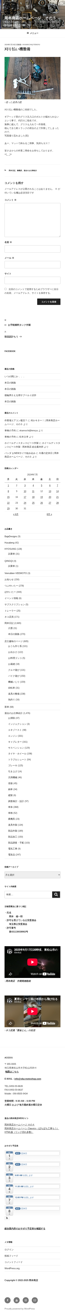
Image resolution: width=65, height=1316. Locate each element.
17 (25, 497)
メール (9, 258)
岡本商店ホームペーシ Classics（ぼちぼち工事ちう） (32, 1128)
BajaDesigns (11, 536)
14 (57, 491)
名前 (8, 242)
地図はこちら (12, 1071)
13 (50, 491)
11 (33, 491)
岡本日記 (12, 170)
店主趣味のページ (14, 641)
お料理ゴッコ (15, 658)
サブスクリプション (15, 604)
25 (33, 502)
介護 (10, 628)
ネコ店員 (9, 616)
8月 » (49, 514)
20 (50, 497)
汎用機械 (12, 777)
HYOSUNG (10, 549)
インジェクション (17, 724)
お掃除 (11, 718)
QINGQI (9, 561)
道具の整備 (14, 693)
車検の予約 (10, 430)
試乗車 (11, 553)
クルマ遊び (14, 670)
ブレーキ (12, 765)
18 (33, 497)
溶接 (10, 783)
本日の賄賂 (10, 382)
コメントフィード (14, 1262)
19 (41, 497)
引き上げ (12, 771)
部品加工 (12, 836)
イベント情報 (11, 598)
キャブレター (15, 741)
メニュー (34, 33)
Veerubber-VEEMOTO (16, 573)
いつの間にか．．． (15, 376)
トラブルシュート (17, 759)
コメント (10, 200)
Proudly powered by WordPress (20, 1308)
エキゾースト (15, 730)
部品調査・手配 (16, 842)
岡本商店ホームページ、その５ (30, 18)
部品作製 (12, 830)
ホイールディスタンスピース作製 (22, 443)
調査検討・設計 (16, 801)
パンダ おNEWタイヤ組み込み (20, 453)
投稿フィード (11, 1255)
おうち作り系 (15, 646)
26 (41, 502)
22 (8, 502)
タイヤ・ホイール (17, 753)
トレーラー (10, 610)
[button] (7, 1218)
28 (57, 502)
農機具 (19, 170)
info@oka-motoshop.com (27, 1078)
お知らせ (9, 579)
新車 (7, 707)
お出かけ (12, 652)
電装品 (11, 854)
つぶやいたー (11, 585)
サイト (8, 273)
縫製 (10, 795)
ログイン (9, 1249)
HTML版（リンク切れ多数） (19, 1132)
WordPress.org (12, 1268)
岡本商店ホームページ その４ (20, 1124)
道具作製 (12, 825)
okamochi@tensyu (31, 44)
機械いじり (14, 682)
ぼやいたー (10, 592)
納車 (10, 789)
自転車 (11, 687)
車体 (10, 807)
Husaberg (9, 542)
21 (57, 497)
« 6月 (15, 514)
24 (25, 502)
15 (8, 497)
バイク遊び (14, 676)
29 (8, 508)
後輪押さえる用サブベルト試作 (20, 395)
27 (50, 502)
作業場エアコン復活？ (16, 420)
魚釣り (11, 699)
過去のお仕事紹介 (30, 170)
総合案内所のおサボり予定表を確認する (25, 1228)
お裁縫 (11, 664)
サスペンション (16, 747)
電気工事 (12, 848)
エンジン (12, 736)
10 (25, 491)
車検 (10, 813)
